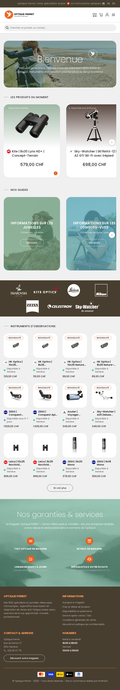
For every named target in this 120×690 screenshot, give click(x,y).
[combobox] (60, 27)
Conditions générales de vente (79, 620)
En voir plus (60, 488)
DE (108, 3)
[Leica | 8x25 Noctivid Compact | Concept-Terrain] (45, 445)
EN (113, 3)
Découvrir (31, 242)
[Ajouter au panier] (20, 351)
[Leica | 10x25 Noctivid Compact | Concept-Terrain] (16, 445)
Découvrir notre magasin (24, 658)
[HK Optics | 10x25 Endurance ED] (16, 345)
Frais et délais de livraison (76, 606)
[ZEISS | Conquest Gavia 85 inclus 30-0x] (16, 395)
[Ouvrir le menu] (113, 15)
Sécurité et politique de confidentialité (83, 624)
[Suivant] (112, 142)
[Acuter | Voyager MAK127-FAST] (74, 395)
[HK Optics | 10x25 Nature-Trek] (74, 345)
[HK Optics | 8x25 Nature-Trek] (104, 345)
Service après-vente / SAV (76, 615)
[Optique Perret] (19, 15)
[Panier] (101, 15)
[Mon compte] (107, 15)
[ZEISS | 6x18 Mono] (104, 445)
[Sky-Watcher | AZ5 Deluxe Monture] (104, 395)
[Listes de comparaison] (95, 15)
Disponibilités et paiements (77, 611)
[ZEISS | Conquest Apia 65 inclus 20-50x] (45, 395)
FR (103, 3)
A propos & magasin (73, 602)
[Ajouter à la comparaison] (11, 351)
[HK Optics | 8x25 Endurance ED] (45, 345)
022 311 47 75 (14, 650)
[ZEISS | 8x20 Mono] (74, 445)
